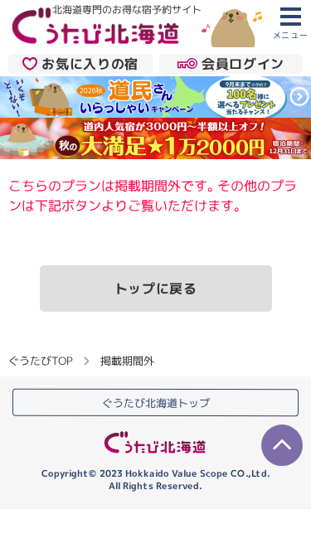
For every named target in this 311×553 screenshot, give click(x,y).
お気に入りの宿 (89, 63)
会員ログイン (243, 63)
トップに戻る (155, 288)
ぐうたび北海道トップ (156, 402)
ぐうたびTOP (40, 360)
